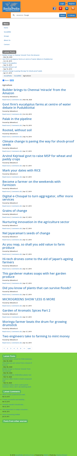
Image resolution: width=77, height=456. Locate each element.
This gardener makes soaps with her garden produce (34, 275)
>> (24, 348)
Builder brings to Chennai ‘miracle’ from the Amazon (21, 55)
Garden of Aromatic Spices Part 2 (26, 310)
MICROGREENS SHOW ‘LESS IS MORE (28, 299)
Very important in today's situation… (15, 409)
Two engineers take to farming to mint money (36, 336)
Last (29, 348)
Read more (6, 100)
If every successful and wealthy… (14, 399)
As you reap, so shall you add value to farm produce (33, 246)
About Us (7, 40)
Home (6, 28)
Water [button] (62, 15)
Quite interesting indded (11, 414)
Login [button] (62, 4)
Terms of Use (29, 455)
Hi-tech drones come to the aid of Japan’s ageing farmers (37, 260)
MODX (46, 455)
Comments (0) (17, 100)
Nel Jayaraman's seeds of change (26, 233)
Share (7, 80)
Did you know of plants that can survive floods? (36, 288)
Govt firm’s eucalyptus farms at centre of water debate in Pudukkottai (27, 59)
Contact (7, 44)
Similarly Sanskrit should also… (13, 404)
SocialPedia (8, 76)
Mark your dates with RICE (21, 170)
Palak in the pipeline (9, 63)
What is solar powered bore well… (14, 395)
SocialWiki (7, 32)
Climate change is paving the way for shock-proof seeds (22, 71)
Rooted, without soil (9, 67)
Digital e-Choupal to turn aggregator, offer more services (37, 197)
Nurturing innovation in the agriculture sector (35, 222)
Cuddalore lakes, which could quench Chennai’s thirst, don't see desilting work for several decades (16, 381)
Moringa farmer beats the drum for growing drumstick (34, 323)
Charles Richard (61, 455)
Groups (6, 36)
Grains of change (14, 211)
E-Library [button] (71, 15)
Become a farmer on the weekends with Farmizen (31, 183)
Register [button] (72, 4)
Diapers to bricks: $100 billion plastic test (16, 369)
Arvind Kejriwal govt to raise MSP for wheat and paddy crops (37, 157)
